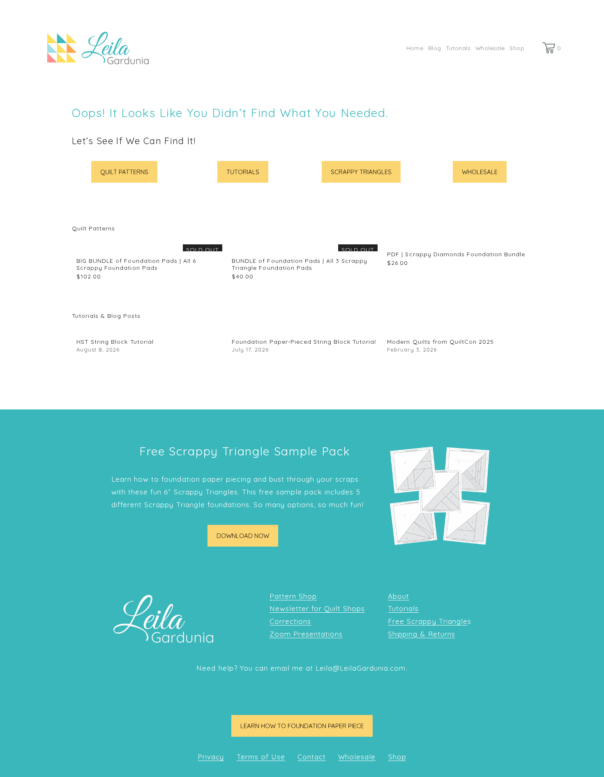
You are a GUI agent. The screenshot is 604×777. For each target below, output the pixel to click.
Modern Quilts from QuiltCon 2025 (440, 341)
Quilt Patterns (124, 172)
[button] (518, 228)
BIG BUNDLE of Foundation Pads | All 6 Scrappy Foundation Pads (136, 264)
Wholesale (490, 47)
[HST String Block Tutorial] (149, 329)
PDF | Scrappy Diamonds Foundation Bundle (456, 254)
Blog (434, 47)
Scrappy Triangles (361, 172)
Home (415, 47)
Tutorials (458, 47)
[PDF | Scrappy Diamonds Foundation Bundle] (460, 241)
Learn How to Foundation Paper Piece (302, 726)
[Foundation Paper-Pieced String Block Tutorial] (305, 329)
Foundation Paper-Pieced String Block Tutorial (304, 341)
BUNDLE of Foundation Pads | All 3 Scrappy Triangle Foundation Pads (299, 264)
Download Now (243, 536)
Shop (516, 47)
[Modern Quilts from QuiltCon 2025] (460, 329)
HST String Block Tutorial (115, 341)
